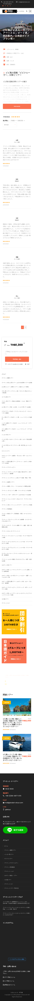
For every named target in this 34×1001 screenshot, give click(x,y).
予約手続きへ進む (17, 359)
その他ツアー (5, 599)
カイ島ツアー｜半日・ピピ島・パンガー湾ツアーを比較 (16, 407)
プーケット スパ (8, 884)
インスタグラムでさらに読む (17, 959)
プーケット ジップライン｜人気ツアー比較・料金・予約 (16, 478)
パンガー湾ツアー (6, 435)
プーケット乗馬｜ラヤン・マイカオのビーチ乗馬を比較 (16, 486)
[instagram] (10, 5)
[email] (2, 5)
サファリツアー (6, 451)
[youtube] (7, 5)
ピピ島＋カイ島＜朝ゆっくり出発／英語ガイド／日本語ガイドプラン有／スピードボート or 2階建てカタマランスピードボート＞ (12, 722)
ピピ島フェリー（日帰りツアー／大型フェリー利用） (15, 387)
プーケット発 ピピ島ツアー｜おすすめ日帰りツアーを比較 (17, 382)
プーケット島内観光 (7, 509)
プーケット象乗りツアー (8, 482)
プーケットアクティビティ (9, 467)
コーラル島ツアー (6, 397)
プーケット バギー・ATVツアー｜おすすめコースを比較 (16, 495)
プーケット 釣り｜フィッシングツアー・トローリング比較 (17, 505)
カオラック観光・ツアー (10, 875)
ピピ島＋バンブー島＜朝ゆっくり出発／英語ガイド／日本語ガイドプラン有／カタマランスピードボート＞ (12, 757)
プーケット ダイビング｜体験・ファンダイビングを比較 (16, 490)
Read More (17, 106)
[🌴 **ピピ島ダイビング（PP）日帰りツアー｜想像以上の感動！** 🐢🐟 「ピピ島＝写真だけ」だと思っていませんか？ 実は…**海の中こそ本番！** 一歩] (11, 952)
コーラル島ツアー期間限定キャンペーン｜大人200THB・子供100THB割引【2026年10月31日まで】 (16, 902)
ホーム (6, 846)
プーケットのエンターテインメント (11, 531)
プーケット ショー (9, 871)
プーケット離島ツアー (7, 378)
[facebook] (5, 5)
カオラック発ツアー (7, 565)
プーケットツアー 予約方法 (11, 888)
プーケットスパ (6, 603)
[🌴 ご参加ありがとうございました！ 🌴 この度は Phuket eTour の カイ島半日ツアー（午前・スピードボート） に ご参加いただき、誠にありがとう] (21, 952)
